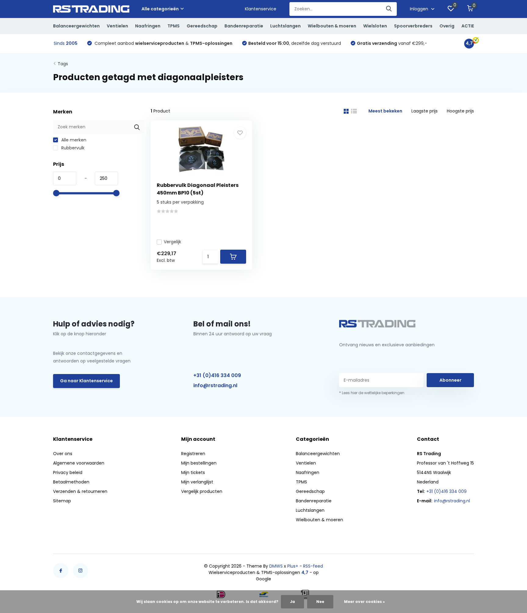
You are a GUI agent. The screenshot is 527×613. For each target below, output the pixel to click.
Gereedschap (202, 26)
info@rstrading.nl (215, 385)
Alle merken (73, 140)
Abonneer (450, 380)
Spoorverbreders (413, 26)
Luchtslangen (285, 26)
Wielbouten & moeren (332, 26)
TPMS (173, 26)
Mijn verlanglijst (197, 482)
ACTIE (467, 26)
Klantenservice (260, 9)
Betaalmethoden (71, 482)
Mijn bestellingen (199, 463)
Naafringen (147, 26)
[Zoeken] (389, 9)
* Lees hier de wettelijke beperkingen (371, 392)
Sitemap (62, 501)
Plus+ (292, 566)
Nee (320, 601)
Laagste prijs (424, 111)
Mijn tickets (193, 472)
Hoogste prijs (460, 111)
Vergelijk (172, 242)
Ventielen (117, 26)
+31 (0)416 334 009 (217, 375)
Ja (292, 601)
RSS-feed (313, 566)
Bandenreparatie (243, 26)
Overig (446, 26)
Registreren (193, 454)
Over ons (62, 454)
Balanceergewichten (76, 26)
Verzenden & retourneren (80, 491)
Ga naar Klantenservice (86, 381)
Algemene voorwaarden (78, 463)
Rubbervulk (72, 148)
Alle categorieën (160, 9)
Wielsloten (375, 26)
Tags (63, 64)
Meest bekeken (385, 111)
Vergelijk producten (201, 491)
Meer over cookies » (364, 601)
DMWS (276, 566)
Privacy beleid (67, 472)
